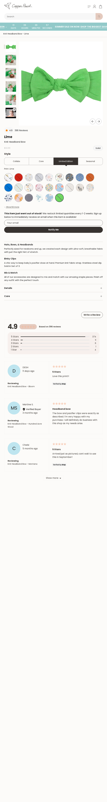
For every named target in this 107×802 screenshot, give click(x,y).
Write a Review (92, 314)
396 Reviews (21, 130)
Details (8, 288)
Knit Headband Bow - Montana (22, 464)
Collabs (16, 161)
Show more (52, 478)
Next (98, 121)
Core (41, 161)
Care (7, 296)
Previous (92, 121)
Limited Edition (66, 161)
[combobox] (50, 16)
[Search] (99, 16)
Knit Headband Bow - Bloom (21, 386)
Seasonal (90, 161)
